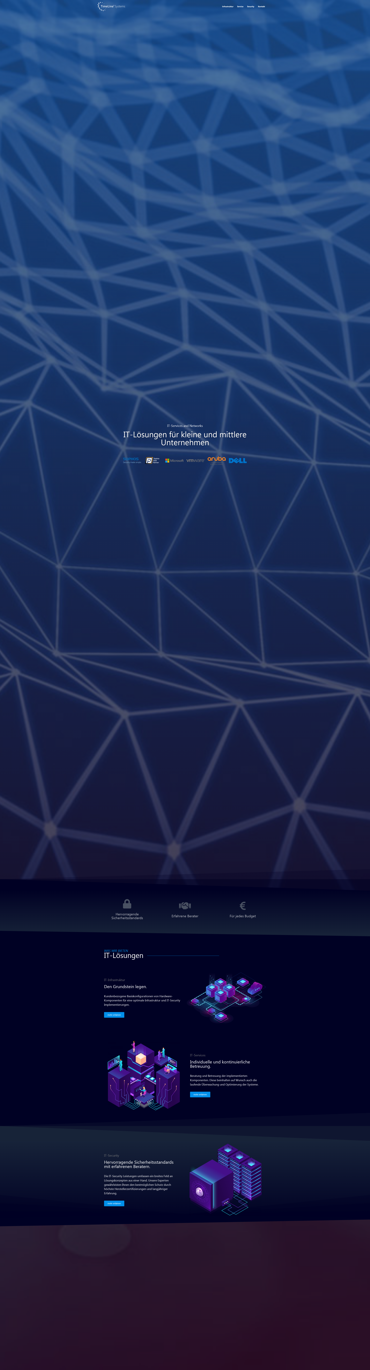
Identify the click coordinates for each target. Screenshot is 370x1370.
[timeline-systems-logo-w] (111, 6)
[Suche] (269, 6)
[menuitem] (227, 6)
